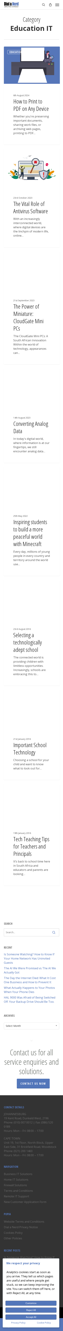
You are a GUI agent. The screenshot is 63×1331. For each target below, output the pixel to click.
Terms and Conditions (18, 1191)
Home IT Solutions (16, 1180)
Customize (31, 1303)
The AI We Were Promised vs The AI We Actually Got (30, 970)
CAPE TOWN (12, 1138)
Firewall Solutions (15, 1185)
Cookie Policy (44, 1322)
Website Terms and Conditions (24, 1221)
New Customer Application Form (25, 1202)
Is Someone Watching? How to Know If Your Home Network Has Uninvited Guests (29, 958)
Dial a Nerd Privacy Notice (21, 1227)
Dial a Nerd (16, 50)
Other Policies (13, 1238)
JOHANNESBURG (15, 1114)
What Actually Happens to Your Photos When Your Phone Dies (29, 990)
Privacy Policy (18, 1322)
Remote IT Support (16, 1196)
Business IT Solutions (18, 1174)
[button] (57, 4)
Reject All (31, 1310)
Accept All (31, 1317)
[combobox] (31, 1025)
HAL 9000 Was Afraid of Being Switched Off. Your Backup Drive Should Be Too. (29, 1000)
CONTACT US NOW (33, 1083)
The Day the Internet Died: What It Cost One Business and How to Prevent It (30, 980)
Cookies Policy (13, 1233)
